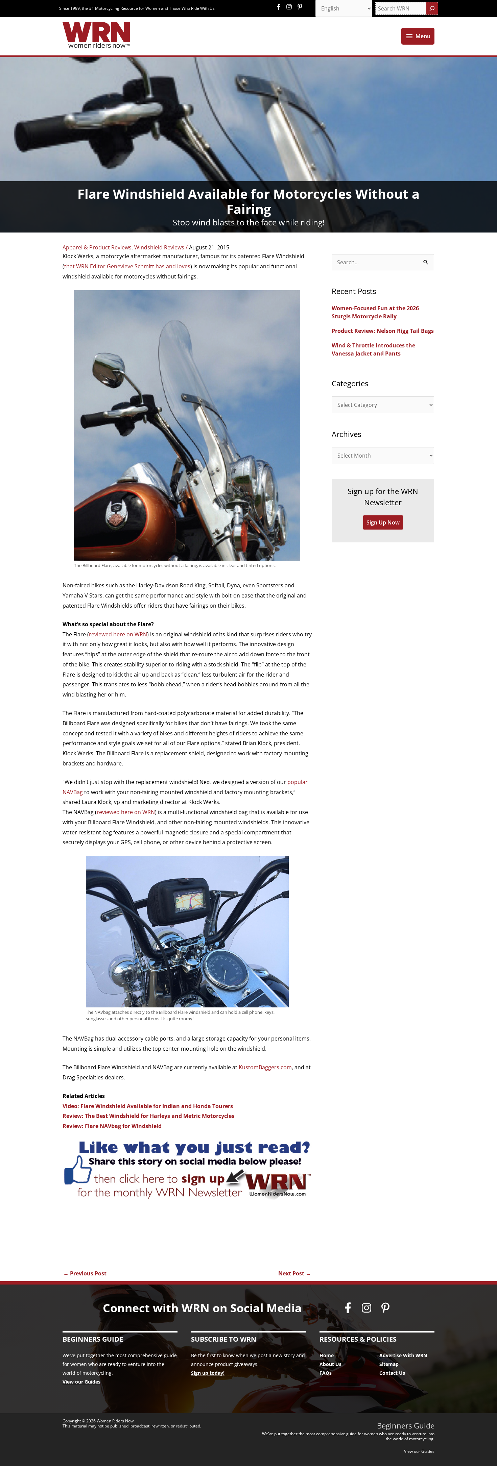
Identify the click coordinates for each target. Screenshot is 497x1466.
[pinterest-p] (301, 7)
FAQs (326, 1373)
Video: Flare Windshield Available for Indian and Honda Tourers (148, 1106)
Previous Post (84, 1273)
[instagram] (290, 7)
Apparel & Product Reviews (97, 247)
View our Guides (81, 1381)
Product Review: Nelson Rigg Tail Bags (383, 331)
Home (327, 1355)
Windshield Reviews (159, 247)
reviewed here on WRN (118, 634)
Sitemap (389, 1364)
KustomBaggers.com (265, 1067)
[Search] (432, 8)
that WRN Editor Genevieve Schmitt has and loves (127, 266)
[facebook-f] (280, 7)
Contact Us (392, 1373)
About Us (330, 1364)
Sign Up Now (383, 522)
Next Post (294, 1273)
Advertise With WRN (403, 1355)
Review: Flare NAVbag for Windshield (112, 1126)
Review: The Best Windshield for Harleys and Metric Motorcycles (148, 1116)
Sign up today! (207, 1373)
